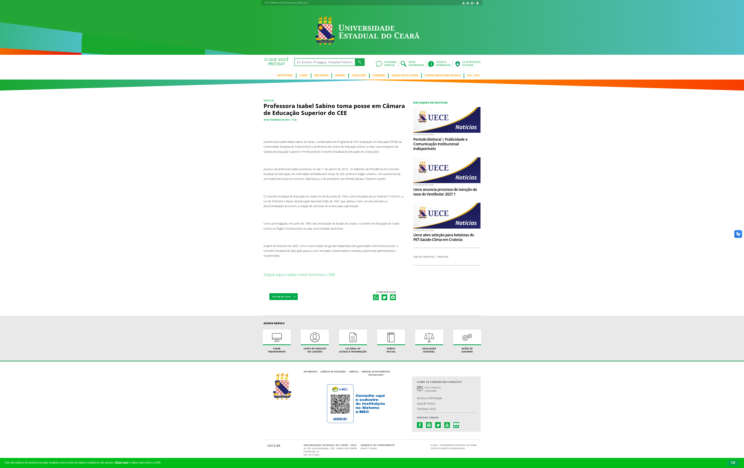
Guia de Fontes (426, 403)
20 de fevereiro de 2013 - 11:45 (280, 119)
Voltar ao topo (281, 296)
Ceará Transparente (277, 350)
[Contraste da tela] (477, 3)
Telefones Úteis (426, 409)
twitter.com (438, 425)
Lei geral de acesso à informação (353, 350)
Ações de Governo (467, 350)
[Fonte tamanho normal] (463, 3)
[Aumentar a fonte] (472, 3)
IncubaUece (310, 371)
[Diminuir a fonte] (468, 3)
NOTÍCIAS (269, 100)
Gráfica (353, 371)
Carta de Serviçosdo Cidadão (315, 350)
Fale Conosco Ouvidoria (433, 389)
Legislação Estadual (429, 350)
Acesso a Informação (429, 398)
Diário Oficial (391, 350)
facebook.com (420, 425)
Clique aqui (121, 462)
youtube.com (447, 425)
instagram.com (429, 425)
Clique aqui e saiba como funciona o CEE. (300, 274)
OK (733, 463)
